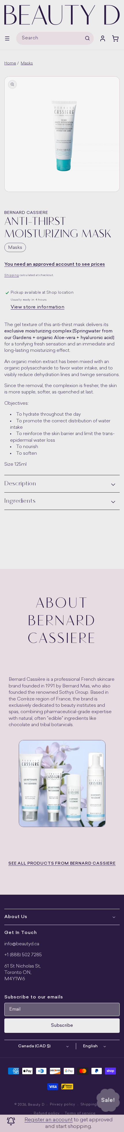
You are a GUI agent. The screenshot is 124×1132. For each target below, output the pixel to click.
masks (15, 247)
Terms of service (80, 1113)
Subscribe (62, 1025)
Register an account (49, 1120)
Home (10, 63)
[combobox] (55, 38)
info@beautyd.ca (21, 944)
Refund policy (46, 1113)
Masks (27, 63)
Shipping (11, 275)
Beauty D (36, 1105)
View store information (37, 307)
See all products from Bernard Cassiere (62, 863)
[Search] (87, 38)
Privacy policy (62, 1104)
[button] (7, 38)
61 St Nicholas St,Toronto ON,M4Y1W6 (22, 973)
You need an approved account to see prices (54, 264)
